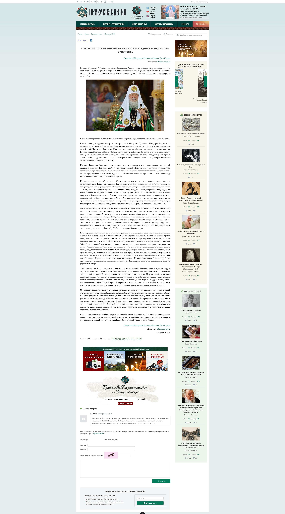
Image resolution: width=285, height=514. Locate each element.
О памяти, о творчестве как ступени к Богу (191, 166)
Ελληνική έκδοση (153, 8)
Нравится (85, 40)
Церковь (86, 34)
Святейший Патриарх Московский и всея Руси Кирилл (146, 58)
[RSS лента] (108, 1)
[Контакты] (112, 1)
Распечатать (169, 34)
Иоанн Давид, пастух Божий (191, 310)
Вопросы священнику (164, 24)
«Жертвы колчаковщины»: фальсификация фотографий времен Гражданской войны (191, 445)
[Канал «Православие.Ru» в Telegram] (101, 1)
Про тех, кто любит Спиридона (191, 341)
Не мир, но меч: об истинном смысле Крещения (191, 232)
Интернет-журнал (139, 24)
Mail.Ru (102, 439)
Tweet (79, 40)
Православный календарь (137, 17)
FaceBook (90, 439)
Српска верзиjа (152, 12)
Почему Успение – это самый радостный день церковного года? (191, 199)
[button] (168, 18)
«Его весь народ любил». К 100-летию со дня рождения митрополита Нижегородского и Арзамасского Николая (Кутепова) (190, 408)
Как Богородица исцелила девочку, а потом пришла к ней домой (191, 373)
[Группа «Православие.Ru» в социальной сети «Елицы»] (98, 1)
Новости (185, 24)
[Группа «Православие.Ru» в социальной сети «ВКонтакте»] (77, 1)
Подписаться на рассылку (201, 2)
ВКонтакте (94, 439)
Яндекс (98, 439)
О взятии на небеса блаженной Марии (191, 133)
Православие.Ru (98, 433)
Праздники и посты (96, 34)
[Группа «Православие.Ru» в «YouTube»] (95, 1)
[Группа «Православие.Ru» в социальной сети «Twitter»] (88, 1)
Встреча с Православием (113, 24)
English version (152, 16)
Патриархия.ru (163, 61)
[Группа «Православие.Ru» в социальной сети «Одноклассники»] (81, 1)
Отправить (161, 481)
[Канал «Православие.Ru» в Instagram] (105, 1)
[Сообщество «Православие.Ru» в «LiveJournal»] (91, 1)
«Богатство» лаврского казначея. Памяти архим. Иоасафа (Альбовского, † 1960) (191, 266)
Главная (80, 34)
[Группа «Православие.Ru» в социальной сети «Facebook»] (84, 1)
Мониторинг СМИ (110, 34)
